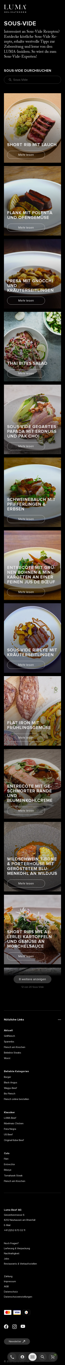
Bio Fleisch (9, 1093)
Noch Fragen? (11, 1243)
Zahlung (8, 1276)
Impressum (10, 1281)
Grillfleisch (9, 1036)
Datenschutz (11, 1291)
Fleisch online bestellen (16, 1099)
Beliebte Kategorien (16, 1071)
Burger (7, 1077)
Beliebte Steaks (12, 1052)
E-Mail (7, 1225)
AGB (6, 1286)
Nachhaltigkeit (11, 1253)
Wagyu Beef (10, 1088)
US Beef (8, 1134)
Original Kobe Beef (14, 1140)
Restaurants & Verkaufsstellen (20, 1263)
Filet (6, 1159)
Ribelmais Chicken (14, 1123)
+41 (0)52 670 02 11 (14, 1230)
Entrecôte (9, 1164)
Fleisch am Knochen (14, 1047)
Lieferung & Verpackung (17, 1248)
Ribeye (7, 1170)
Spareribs (9, 1041)
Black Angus (10, 1082)
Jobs (6, 1258)
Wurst (7, 1058)
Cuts (7, 1153)
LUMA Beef (10, 1118)
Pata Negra (10, 1129)
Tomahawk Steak (13, 1175)
